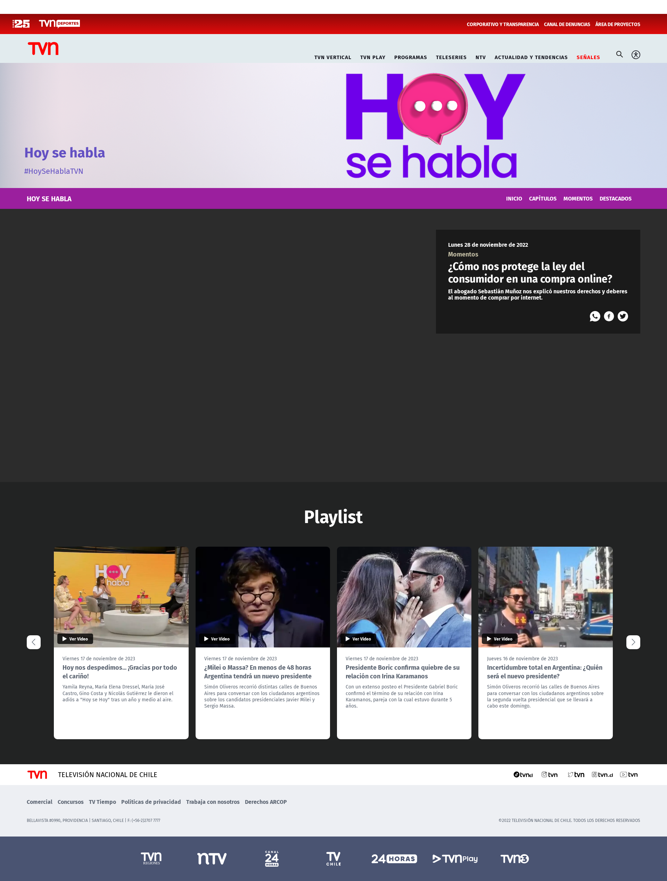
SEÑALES (588, 56)
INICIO (514, 198)
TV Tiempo (102, 801)
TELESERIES (451, 56)
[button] (633, 642)
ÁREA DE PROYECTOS (617, 24)
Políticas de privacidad (151, 801)
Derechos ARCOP (266, 801)
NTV (481, 56)
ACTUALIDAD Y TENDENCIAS (531, 56)
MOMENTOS (578, 198)
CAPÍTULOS (543, 198)
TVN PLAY (373, 56)
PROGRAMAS (410, 56)
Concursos (71, 801)
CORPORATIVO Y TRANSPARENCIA (503, 24)
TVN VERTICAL (333, 56)
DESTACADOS (616, 198)
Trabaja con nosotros (213, 801)
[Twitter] (623, 316)
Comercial (39, 801)
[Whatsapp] (595, 316)
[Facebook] (609, 316)
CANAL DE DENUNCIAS (567, 24)
